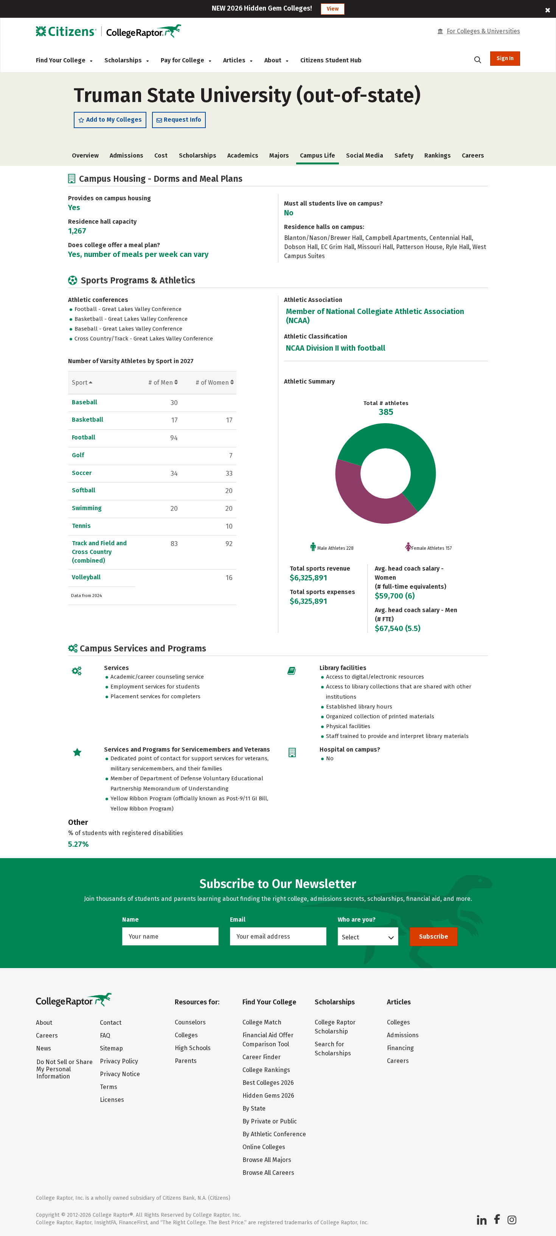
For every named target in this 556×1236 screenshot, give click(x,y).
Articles (235, 60)
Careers (473, 155)
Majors (279, 155)
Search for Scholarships (333, 1049)
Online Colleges (263, 1147)
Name (130, 919)
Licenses (112, 1099)
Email (237, 919)
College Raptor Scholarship (335, 1027)
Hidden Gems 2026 (268, 1095)
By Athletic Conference (274, 1134)
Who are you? (357, 919)
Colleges (186, 1035)
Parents (186, 1060)
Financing (400, 1048)
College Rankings (266, 1070)
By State (254, 1108)
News (43, 1048)
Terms (108, 1087)
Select (350, 937)
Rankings (437, 155)
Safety (403, 155)
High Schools (193, 1048)
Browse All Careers (268, 1172)
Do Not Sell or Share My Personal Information (64, 1069)
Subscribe (433, 936)
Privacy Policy (119, 1061)
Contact (110, 1022)
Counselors (190, 1022)
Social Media (364, 155)
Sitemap (111, 1048)
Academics (242, 155)
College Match (261, 1022)
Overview (85, 155)
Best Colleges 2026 (268, 1082)
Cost (161, 155)
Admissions (126, 155)
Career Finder (261, 1057)
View (333, 9)
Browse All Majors (266, 1159)
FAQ (105, 1035)
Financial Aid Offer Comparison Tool (268, 1040)
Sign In (505, 58)
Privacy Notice (120, 1074)
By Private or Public (269, 1121)
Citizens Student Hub (331, 60)
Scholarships (123, 60)
